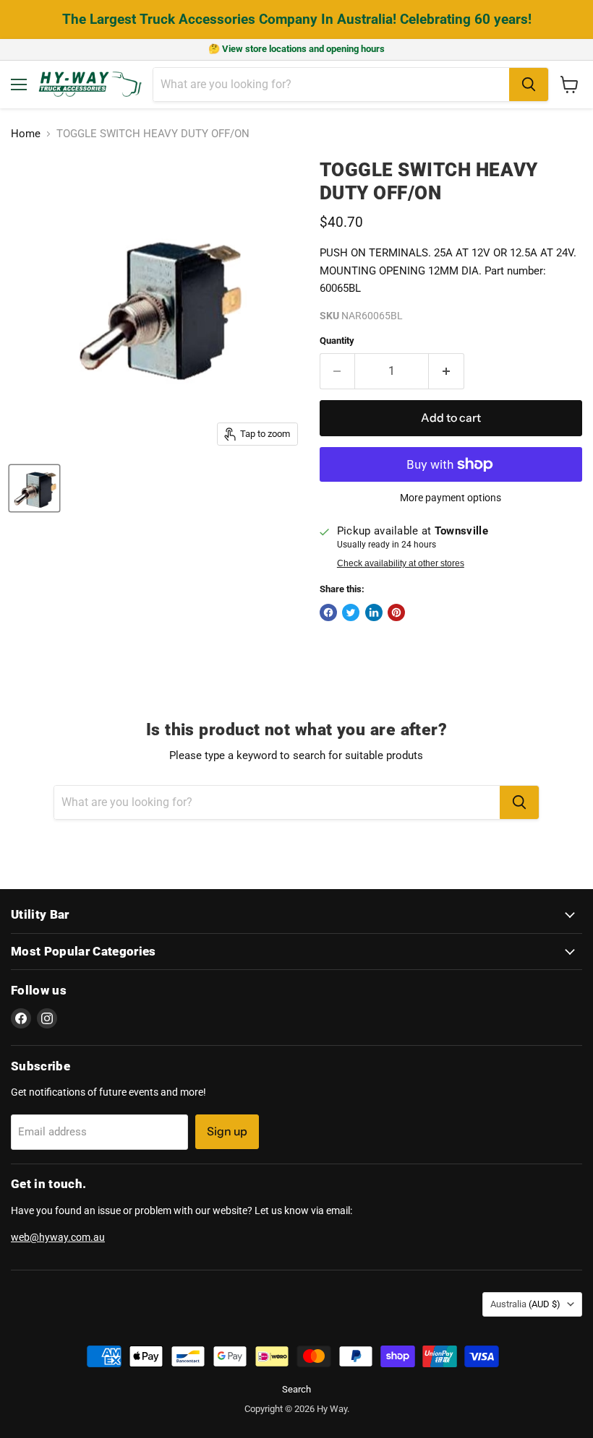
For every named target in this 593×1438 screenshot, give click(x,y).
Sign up (227, 1131)
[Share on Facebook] (328, 612)
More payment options (450, 497)
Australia (525, 1304)
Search (296, 1389)
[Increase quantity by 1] (446, 371)
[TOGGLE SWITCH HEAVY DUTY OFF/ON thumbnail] (34, 488)
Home (25, 134)
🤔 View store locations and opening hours (296, 48)
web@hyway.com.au (58, 1237)
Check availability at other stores (400, 563)
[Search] (528, 84)
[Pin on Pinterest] (396, 612)
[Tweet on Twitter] (350, 612)
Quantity (337, 340)
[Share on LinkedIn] (374, 612)
